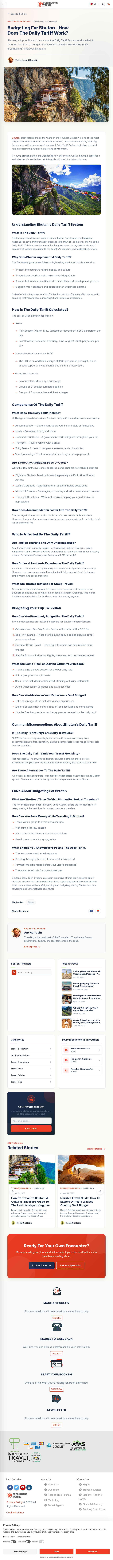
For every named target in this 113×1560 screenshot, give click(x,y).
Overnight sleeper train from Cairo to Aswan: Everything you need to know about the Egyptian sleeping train (87, 996)
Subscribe (31, 1128)
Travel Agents (55, 1505)
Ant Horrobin (31, 60)
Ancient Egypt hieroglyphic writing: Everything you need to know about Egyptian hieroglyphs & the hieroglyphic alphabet (87, 1021)
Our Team (53, 1489)
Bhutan (16, 137)
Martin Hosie (25, 1223)
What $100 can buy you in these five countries (85, 1009)
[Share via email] (98, 911)
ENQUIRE (57, 1318)
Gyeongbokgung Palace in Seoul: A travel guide (86, 984)
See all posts (30, 947)
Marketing (53, 1500)
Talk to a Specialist (70, 1265)
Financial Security (92, 1504)
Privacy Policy (14, 1502)
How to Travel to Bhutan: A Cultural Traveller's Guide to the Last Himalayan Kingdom (30, 1201)
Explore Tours (39, 1265)
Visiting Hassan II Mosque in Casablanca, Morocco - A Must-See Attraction (87, 972)
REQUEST (56, 1353)
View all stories (94, 1149)
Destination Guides (18, 21)
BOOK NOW (56, 1389)
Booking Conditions (93, 1509)
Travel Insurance (91, 1489)
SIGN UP (56, 1425)
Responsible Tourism (59, 1494)
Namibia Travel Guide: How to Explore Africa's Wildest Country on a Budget (80, 1201)
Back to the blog (19, 14)
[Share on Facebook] (91, 911)
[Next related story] (100, 1191)
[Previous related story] (13, 1191)
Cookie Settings (15, 1512)
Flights (86, 1484)
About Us (53, 1484)
